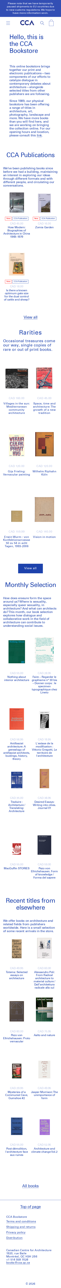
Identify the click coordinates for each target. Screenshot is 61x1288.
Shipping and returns (21, 1227)
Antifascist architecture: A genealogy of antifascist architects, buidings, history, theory (16, 751)
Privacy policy (15, 1232)
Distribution (14, 1238)
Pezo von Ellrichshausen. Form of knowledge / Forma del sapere (44, 873)
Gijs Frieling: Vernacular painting (16, 473)
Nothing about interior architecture (16, 679)
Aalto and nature (44, 1035)
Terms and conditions (21, 1221)
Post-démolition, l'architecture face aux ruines (16, 1151)
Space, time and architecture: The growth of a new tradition (44, 408)
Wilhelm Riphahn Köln (44, 473)
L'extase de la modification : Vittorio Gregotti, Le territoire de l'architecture (44, 749)
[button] (8, 22)
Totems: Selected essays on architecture (17, 975)
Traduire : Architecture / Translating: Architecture (16, 807)
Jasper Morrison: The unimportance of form (44, 1095)
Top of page (30, 1207)
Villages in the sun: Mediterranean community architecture (16, 408)
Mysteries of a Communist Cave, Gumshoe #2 (16, 1095)
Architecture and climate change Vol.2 (44, 1150)
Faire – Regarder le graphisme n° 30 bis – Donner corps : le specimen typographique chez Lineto (44, 685)
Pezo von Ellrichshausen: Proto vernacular (16, 1038)
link (39, 135)
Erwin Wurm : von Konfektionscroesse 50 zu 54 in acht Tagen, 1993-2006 (16, 542)
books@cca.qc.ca (18, 1262)
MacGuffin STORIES (16, 868)
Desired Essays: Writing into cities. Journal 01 (44, 805)
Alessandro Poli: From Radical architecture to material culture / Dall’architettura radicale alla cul (44, 980)
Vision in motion (44, 537)
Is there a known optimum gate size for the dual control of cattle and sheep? (16, 295)
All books (30, 1186)
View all (31, 317)
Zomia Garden (44, 227)
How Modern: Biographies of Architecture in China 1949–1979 (16, 232)
